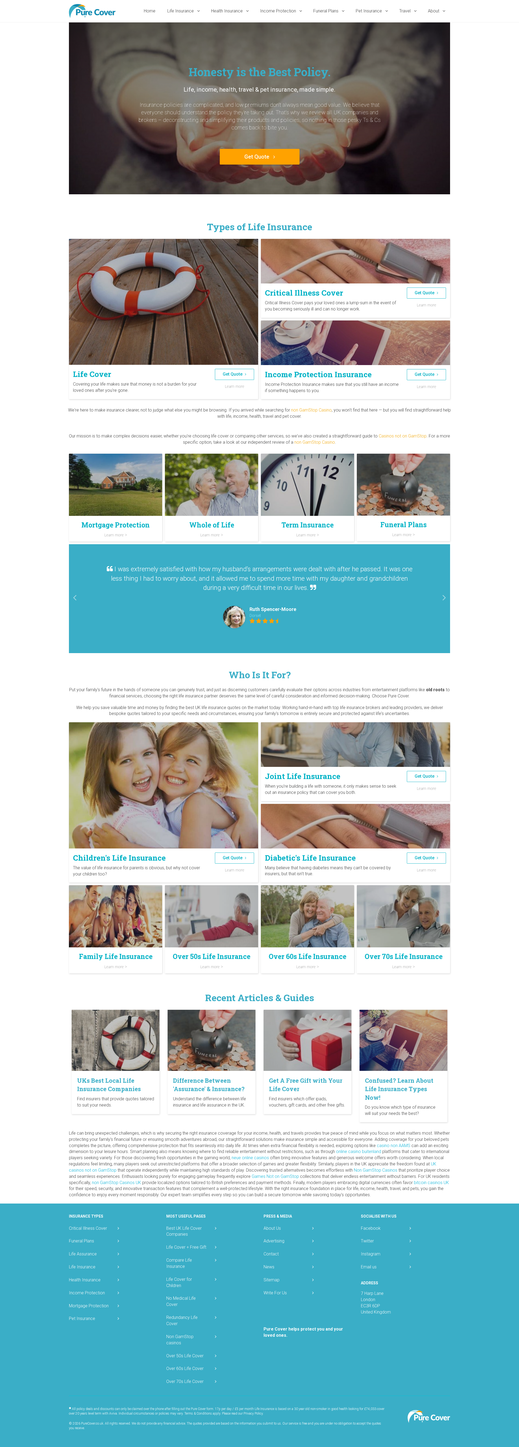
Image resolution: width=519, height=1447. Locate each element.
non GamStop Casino (311, 410)
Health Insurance (227, 11)
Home (149, 11)
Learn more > (115, 534)
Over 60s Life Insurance (307, 956)
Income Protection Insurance (318, 374)
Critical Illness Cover (304, 293)
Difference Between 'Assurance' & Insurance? (209, 1085)
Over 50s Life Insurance (211, 956)
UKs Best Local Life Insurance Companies (109, 1085)
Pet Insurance (369, 11)
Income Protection (278, 11)
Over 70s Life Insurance (404, 956)
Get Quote (257, 156)
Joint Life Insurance (302, 776)
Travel (405, 11)
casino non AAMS (393, 1145)
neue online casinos (250, 1157)
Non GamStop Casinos (375, 1170)
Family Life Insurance (115, 956)
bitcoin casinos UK (431, 1182)
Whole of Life (211, 524)
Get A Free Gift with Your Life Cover (305, 1085)
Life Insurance (181, 11)
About (434, 11)
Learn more (234, 386)
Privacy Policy (253, 1413)
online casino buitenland (358, 1151)
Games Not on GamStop (275, 1176)
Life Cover (92, 374)
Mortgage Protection (115, 524)
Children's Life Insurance (119, 858)
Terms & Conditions (198, 1413)
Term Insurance (307, 524)
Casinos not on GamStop (403, 436)
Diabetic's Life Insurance (310, 858)
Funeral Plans (326, 11)
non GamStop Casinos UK (116, 1182)
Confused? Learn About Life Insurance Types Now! (399, 1089)
